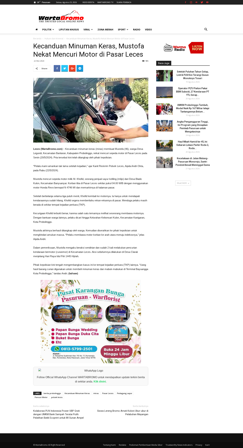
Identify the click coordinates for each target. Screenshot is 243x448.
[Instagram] (190, 2)
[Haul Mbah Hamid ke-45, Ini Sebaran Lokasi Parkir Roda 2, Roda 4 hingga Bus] (164, 145)
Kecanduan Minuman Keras (77, 393)
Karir (207, 445)
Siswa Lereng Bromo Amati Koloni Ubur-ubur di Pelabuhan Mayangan (122, 412)
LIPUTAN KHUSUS (69, 29)
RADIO (136, 29)
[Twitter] (201, 2)
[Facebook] (185, 2)
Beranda (37, 38)
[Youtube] (207, 2)
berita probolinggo (52, 393)
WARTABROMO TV (105, 2)
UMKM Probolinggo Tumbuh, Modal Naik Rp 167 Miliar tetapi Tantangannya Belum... (192, 108)
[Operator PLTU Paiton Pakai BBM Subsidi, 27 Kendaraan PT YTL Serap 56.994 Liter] (164, 92)
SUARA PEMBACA (124, 2)
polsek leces (56, 397)
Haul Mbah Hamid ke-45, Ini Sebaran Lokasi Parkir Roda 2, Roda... (192, 145)
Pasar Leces (107, 393)
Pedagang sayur (124, 393)
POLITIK (46, 29)
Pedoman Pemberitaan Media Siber (145, 445)
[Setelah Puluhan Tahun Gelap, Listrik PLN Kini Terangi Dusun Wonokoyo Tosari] (164, 75)
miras (96, 393)
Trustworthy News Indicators (179, 445)
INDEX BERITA (88, 2)
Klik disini (100, 381)
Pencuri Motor (41, 397)
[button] (206, 29)
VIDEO (148, 29)
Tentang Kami (109, 445)
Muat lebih (182, 183)
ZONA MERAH (105, 29)
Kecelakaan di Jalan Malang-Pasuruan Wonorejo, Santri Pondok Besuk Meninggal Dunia (193, 161)
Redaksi (122, 445)
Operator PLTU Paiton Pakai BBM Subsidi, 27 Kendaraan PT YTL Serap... (192, 91)
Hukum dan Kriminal (53, 38)
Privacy (199, 445)
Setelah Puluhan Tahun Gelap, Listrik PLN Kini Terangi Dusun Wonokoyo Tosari (193, 75)
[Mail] (196, 2)
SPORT (122, 29)
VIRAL (86, 29)
